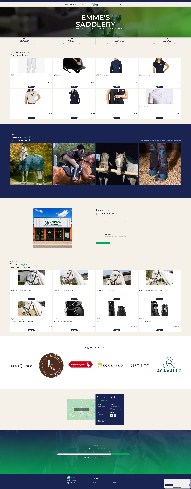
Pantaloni (20, 75)
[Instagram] (115, 415)
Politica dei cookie (176, 487)
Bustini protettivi (102, 106)
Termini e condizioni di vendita (95, 483)
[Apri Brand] (73, 4)
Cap (57, 75)
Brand (114, 480)
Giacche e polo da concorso (151, 106)
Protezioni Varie (65, 319)
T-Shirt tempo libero (150, 75)
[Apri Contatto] (85, 4)
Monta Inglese (22, 319)
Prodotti (114, 477)
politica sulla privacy (102, 457)
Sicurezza (59, 75)
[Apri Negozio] (79, 4)
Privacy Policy (95, 482)
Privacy (180, 487)
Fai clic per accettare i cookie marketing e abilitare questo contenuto (81, 409)
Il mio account (114, 484)
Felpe (105, 75)
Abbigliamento (16, 75)
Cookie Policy (95, 483)
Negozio (114, 482)
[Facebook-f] (111, 415)
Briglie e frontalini (16, 319)
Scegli (31, 86)
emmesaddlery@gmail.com (115, 409)
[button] (126, 4)
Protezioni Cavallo (59, 319)
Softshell (107, 75)
